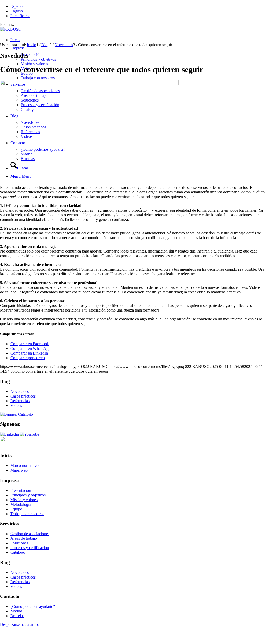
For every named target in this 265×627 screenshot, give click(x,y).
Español (17, 6)
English (16, 11)
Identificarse (20, 15)
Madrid (16, 611)
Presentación (20, 490)
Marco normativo (24, 465)
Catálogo (17, 552)
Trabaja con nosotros (27, 513)
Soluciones (19, 543)
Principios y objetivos (28, 495)
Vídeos (16, 405)
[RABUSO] (10, 29)
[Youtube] (29, 434)
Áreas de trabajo (23, 538)
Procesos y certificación (29, 547)
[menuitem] (137, 40)
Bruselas (17, 616)
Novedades (19, 391)
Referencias (20, 401)
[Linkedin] (9, 434)
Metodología (20, 504)
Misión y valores (24, 500)
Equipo (16, 509)
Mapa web (19, 470)
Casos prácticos (23, 396)
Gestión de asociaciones (29, 533)
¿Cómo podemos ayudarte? (32, 606)
